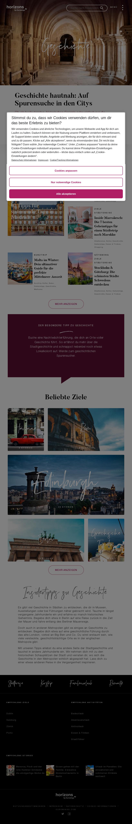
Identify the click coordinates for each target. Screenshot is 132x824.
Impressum (43, 160)
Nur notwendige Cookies (66, 182)
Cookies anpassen (66, 170)
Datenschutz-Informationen (24, 160)
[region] (66, 156)
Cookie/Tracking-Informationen (64, 160)
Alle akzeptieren (66, 194)
